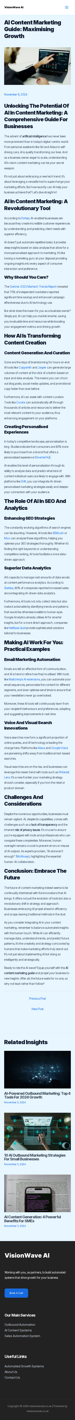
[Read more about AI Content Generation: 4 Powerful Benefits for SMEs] (37, 1193)
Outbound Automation (20, 1325)
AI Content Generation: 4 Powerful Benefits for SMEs (32, 1219)
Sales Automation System (22, 1336)
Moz (7, 538)
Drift (23, 481)
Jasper (42, 367)
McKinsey (23, 856)
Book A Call (16, 1293)
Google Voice (59, 748)
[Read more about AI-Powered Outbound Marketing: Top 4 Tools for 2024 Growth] (37, 1069)
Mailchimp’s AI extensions (24, 679)
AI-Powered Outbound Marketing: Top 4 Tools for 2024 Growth (37, 1095)
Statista (8, 588)
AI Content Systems (18, 1330)
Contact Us (12, 1377)
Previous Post (37, 998)
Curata (20, 402)
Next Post (38, 1009)
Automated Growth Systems (24, 1366)
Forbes (25, 218)
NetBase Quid (17, 628)
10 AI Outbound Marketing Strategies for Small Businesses (34, 1157)
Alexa (41, 748)
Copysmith (25, 367)
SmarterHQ (42, 457)
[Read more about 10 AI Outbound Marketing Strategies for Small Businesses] (37, 1131)
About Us (11, 1372)
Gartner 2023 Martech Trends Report (33, 286)
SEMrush (58, 533)
